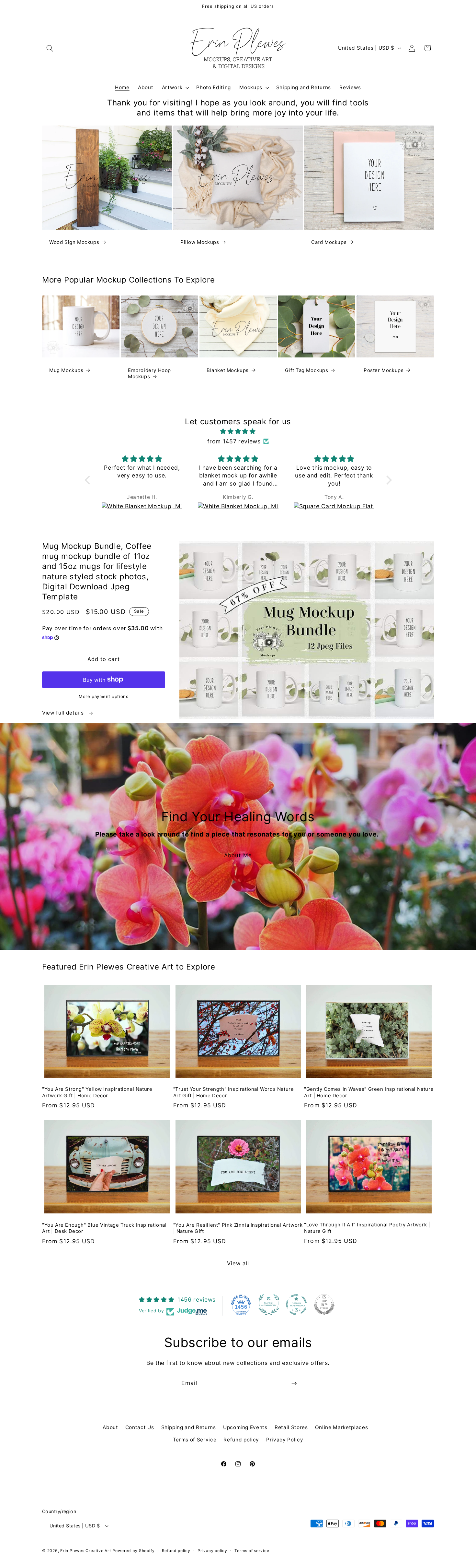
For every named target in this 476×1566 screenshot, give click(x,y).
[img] (238, 431)
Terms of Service (195, 1440)
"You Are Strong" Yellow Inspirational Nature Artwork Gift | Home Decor (97, 1092)
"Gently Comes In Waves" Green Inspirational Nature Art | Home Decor (369, 1092)
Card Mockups (328, 242)
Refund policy (241, 1440)
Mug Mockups (66, 370)
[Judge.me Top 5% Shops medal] (324, 1304)
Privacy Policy (284, 1440)
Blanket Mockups (228, 370)
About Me (238, 855)
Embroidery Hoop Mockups (149, 373)
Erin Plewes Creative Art (85, 1550)
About (110, 1427)
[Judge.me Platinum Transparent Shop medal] (296, 1304)
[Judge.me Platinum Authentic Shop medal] (268, 1304)
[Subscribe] (294, 1383)
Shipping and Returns (188, 1427)
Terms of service (251, 1550)
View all (238, 1263)
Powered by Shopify (133, 1550)
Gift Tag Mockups (306, 370)
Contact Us (139, 1427)
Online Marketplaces (341, 1427)
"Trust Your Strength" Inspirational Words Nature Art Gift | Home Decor (233, 1092)
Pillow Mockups (199, 242)
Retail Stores (291, 1427)
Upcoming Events (245, 1427)
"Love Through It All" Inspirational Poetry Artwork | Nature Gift (367, 1228)
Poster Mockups (383, 370)
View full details (63, 713)
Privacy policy (212, 1550)
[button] (50, 48)
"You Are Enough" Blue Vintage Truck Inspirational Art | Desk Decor (104, 1228)
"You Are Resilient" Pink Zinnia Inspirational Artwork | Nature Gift (238, 1228)
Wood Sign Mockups (74, 242)
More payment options (103, 696)
